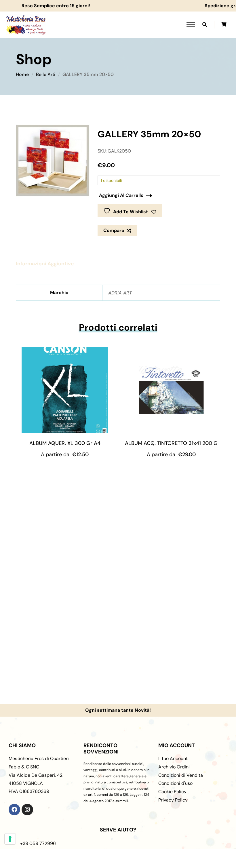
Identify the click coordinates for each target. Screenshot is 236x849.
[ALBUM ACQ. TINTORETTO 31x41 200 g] (171, 390)
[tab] (45, 261)
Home (22, 74)
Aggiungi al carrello (121, 195)
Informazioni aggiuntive (45, 263)
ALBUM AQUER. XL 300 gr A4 (64, 443)
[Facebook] (14, 809)
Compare (113, 230)
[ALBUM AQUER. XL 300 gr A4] (65, 390)
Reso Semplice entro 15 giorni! (65, 6)
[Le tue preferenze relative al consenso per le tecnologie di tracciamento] (10, 838)
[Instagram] (27, 809)
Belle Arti (45, 74)
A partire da (65, 454)
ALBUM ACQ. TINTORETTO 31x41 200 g (171, 443)
